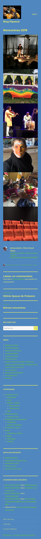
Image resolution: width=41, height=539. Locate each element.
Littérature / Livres (12, 428)
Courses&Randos (11, 496)
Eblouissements (11, 458)
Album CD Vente (11, 345)
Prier (9, 411)
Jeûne (9, 400)
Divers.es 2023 (11, 359)
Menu (34, 14)
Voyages (8, 436)
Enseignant (11, 397)
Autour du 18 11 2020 (13, 351)
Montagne (11, 439)
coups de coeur (13, 417)
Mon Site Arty (8, 519)
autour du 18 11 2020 (13, 469)
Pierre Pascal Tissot (12, 265)
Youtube (8, 378)
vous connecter (18, 279)
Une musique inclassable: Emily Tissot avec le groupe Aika (20, 501)
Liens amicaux (11, 370)
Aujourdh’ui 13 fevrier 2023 (15, 460)
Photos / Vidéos (13, 403)
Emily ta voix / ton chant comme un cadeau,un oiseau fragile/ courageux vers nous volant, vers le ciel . (21, 364)
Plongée (10, 441)
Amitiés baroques (12, 348)
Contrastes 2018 (11, 356)
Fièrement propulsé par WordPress (24, 535)
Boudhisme (11, 422)
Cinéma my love (11, 414)
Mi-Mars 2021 (10, 466)
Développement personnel (15, 419)
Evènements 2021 (12, 463)
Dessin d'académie (14, 425)
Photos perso (14, 406)
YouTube (6, 524)
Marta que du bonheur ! (14, 373)
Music (35, 265)
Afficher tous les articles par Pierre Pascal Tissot (25, 257)
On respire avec (11, 375)
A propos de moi (11, 395)
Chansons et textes (14, 433)
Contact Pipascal (11, 353)
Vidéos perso (14, 408)
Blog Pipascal (11, 21)
